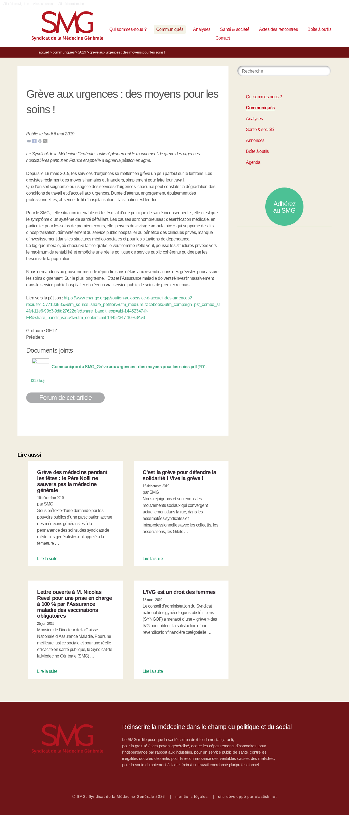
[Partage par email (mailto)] (29, 140)
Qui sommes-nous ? (128, 29)
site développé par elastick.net (247, 796)
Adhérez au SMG (284, 207)
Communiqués (169, 29)
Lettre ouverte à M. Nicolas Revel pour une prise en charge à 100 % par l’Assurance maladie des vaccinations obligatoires (74, 604)
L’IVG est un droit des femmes (179, 592)
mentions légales (191, 796)
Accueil (43, 52)
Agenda (253, 162)
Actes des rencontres (278, 29)
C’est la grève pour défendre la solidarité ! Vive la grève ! (179, 475)
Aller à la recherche (71, 4)
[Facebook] (34, 140)
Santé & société (234, 29)
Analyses (201, 29)
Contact (222, 38)
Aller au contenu (44, 4)
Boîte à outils (320, 29)
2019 (82, 52)
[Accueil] (52, 27)
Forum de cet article (65, 397)
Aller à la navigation (16, 4)
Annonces (255, 140)
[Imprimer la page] (40, 140)
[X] (45, 140)
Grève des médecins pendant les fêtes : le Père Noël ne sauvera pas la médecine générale (72, 481)
